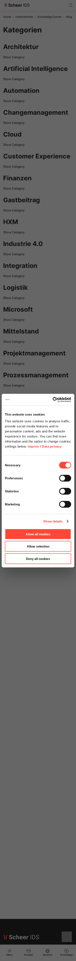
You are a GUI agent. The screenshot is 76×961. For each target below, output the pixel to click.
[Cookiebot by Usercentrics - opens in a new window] (53, 399)
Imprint (33, 446)
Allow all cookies (38, 534)
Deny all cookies (38, 558)
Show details (52, 521)
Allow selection (38, 546)
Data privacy (51, 446)
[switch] (65, 478)
